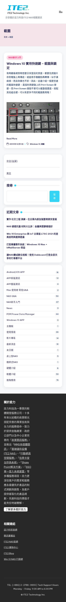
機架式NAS (12, 362)
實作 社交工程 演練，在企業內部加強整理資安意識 (32, 219)
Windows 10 (35, 144)
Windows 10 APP (15, 320)
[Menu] (60, 12)
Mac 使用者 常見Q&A (17, 290)
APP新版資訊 (13, 278)
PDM (21, 314)
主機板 (10, 326)
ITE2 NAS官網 (11, 541)
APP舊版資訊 (13, 284)
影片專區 (11, 338)
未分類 (10, 350)
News (9, 308)
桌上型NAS (12, 356)
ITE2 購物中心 (11, 547)
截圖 (42, 144)
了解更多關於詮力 (15, 509)
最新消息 (11, 344)
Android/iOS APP (16, 272)
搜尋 (10, 185)
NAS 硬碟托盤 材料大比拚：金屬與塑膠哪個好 (30, 226)
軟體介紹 (11, 374)
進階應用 (11, 380)
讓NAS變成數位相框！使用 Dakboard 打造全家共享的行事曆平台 (32, 256)
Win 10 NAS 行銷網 (13, 559)
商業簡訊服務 (19, 440)
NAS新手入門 (14, 57)
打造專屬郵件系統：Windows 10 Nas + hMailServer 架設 (27, 246)
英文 (9, 173)
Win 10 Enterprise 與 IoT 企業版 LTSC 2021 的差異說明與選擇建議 (32, 235)
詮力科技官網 (10, 529)
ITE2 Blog (9, 553)
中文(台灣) (12, 161)
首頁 (5, 37)
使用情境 (11, 332)
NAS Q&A (11, 296)
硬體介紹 (11, 368)
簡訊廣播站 (9, 535)
